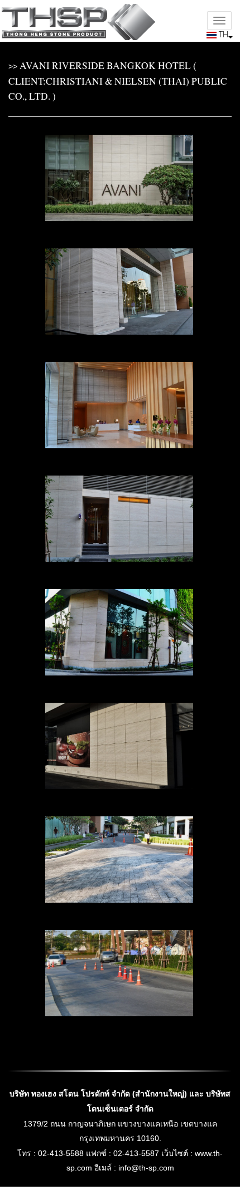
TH (222, 34)
